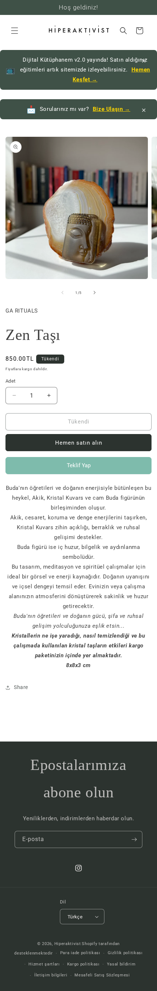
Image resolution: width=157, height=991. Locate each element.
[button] (15, 31)
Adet (10, 381)
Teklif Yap (78, 468)
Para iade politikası (80, 953)
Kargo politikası (83, 964)
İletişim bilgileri (51, 975)
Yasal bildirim (121, 964)
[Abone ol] (134, 839)
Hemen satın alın (78, 443)
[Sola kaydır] (62, 292)
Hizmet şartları (44, 964)
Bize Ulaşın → (111, 109)
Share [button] (21, 687)
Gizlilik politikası (125, 953)
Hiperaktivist (67, 943)
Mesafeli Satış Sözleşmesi (102, 975)
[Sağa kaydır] (95, 292)
